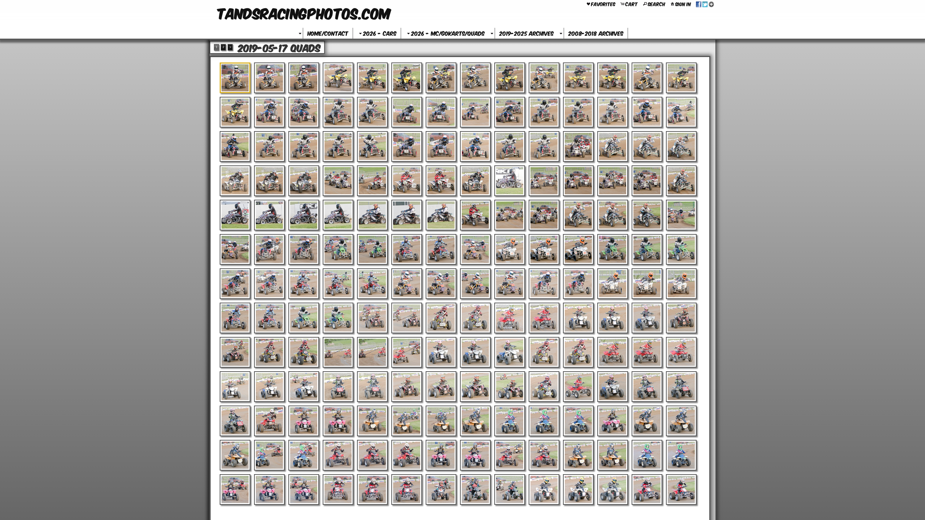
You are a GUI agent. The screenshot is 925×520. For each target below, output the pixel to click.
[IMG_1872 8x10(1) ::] (509, 318)
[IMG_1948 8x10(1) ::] (544, 489)
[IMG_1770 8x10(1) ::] (647, 180)
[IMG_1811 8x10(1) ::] (544, 283)
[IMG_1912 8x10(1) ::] (372, 420)
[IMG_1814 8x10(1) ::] (647, 283)
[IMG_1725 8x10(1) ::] (544, 77)
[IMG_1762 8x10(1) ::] (372, 180)
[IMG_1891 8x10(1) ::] (681, 352)
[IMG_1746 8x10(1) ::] (303, 146)
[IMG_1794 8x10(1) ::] (475, 249)
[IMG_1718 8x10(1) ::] (303, 77)
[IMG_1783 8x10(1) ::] (578, 215)
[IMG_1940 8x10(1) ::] (372, 489)
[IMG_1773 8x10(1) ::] (269, 215)
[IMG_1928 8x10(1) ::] (441, 455)
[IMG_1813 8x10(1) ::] (612, 283)
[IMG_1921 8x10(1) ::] (681, 420)
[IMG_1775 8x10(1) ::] (338, 215)
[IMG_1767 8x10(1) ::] (544, 180)
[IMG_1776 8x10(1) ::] (372, 215)
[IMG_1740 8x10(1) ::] (578, 112)
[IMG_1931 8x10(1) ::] (544, 455)
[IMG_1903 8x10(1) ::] (612, 386)
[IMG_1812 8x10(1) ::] (578, 283)
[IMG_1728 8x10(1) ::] (647, 77)
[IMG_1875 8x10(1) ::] (612, 318)
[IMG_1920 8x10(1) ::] (647, 420)
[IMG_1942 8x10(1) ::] (441, 489)
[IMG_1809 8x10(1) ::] (475, 283)
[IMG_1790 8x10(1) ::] (338, 249)
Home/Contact (327, 33)
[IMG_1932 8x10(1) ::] (578, 455)
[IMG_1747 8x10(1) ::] (338, 146)
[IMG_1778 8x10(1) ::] (441, 215)
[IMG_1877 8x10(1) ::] (681, 318)
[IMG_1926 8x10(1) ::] (372, 455)
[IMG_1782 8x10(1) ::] (544, 215)
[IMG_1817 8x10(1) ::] (269, 318)
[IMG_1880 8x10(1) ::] (303, 352)
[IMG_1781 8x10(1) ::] (509, 215)
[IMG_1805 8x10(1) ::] (338, 283)
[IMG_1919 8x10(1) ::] (612, 420)
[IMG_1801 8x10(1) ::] (235, 283)
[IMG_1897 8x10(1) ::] (406, 386)
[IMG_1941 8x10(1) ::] (406, 489)
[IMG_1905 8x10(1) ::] (681, 386)
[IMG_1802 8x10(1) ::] (269, 283)
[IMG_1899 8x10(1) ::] (475, 386)
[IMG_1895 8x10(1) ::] (338, 386)
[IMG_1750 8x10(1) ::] (441, 146)
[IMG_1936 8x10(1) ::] (235, 489)
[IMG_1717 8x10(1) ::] (269, 77)
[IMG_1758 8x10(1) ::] (235, 180)
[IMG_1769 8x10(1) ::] (612, 180)
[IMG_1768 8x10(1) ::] (578, 180)
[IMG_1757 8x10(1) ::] (681, 146)
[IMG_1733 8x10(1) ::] (338, 112)
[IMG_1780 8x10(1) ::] (475, 215)
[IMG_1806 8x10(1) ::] (372, 283)
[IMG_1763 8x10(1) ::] (406, 180)
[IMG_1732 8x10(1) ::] (303, 112)
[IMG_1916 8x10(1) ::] (509, 420)
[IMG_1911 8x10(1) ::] (338, 420)
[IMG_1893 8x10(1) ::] (269, 386)
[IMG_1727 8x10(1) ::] (612, 77)
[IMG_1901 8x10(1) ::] (544, 386)
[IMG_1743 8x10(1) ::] (681, 112)
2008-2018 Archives (595, 33)
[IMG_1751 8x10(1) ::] (475, 146)
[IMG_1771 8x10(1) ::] (681, 180)
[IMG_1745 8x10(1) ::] (269, 146)
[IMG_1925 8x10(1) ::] (338, 455)
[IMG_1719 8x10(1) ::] (338, 77)
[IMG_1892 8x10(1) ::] (235, 386)
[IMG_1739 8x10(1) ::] (544, 112)
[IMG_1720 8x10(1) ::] (372, 77)
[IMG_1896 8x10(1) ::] (372, 386)
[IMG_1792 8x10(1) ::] (406, 249)
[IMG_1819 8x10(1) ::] (338, 318)
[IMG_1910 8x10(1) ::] (303, 420)
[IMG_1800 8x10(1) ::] (681, 249)
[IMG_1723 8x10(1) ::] (475, 77)
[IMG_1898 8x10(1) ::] (441, 386)
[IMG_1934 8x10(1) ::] (647, 455)
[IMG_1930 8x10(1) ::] (509, 455)
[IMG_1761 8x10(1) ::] (338, 180)
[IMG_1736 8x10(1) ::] (441, 112)
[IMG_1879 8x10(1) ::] (269, 352)
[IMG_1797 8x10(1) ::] (578, 249)
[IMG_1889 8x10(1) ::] (612, 352)
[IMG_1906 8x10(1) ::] (235, 420)
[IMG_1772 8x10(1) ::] (235, 215)
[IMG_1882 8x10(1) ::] (372, 352)
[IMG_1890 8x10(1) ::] (647, 352)
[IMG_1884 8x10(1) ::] (441, 352)
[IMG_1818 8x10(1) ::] (303, 318)
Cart (631, 3)
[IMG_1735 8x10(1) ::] (406, 112)
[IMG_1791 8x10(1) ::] (372, 249)
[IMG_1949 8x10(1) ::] (578, 489)
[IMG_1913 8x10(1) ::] (406, 420)
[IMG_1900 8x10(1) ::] (509, 386)
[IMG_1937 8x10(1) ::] (269, 489)
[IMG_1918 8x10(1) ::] (578, 420)
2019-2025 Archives (526, 33)
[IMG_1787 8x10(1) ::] (235, 249)
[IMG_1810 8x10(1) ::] (509, 283)
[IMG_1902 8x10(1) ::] (578, 386)
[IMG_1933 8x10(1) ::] (612, 455)
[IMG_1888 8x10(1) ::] (578, 352)
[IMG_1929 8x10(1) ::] (475, 455)
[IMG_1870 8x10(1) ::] (441, 318)
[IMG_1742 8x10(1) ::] (647, 112)
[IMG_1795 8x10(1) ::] (509, 249)
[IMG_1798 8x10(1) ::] (612, 249)
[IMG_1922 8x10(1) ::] (235, 455)
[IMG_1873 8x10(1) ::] (544, 318)
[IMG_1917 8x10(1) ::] (544, 420)
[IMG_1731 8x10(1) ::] (269, 112)
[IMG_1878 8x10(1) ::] (235, 352)
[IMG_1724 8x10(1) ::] (509, 77)
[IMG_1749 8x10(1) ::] (406, 146)
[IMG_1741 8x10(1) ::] (612, 112)
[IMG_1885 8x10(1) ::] (475, 352)
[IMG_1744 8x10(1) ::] (235, 146)
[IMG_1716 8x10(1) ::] (235, 77)
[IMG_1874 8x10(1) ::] (578, 318)
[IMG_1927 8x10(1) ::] (406, 455)
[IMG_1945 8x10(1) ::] (475, 489)
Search (656, 3)
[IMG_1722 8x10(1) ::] (441, 77)
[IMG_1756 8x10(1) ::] (647, 146)
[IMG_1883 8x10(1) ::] (406, 352)
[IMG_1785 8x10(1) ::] (647, 215)
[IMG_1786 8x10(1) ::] (681, 215)
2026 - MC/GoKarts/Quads (448, 33)
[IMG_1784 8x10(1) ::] (612, 215)
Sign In (683, 3)
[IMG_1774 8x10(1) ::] (303, 215)
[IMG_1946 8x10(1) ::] (509, 489)
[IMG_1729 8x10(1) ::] (681, 77)
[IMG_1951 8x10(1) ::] (647, 489)
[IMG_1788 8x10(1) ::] (269, 249)
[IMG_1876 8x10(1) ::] (647, 318)
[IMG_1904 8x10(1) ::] (647, 386)
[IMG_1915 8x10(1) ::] (475, 420)
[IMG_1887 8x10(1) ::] (544, 352)
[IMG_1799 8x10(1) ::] (647, 249)
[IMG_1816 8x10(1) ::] (235, 318)
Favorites (603, 3)
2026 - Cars (379, 33)
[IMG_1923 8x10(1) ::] (269, 455)
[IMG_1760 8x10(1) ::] (303, 180)
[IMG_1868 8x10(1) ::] (372, 318)
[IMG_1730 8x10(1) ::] (235, 112)
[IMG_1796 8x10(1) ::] (544, 249)
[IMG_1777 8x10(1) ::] (406, 215)
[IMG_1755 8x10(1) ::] (612, 146)
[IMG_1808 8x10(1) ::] (441, 283)
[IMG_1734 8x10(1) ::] (372, 112)
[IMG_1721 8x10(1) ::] (406, 77)
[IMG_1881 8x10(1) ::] (338, 352)
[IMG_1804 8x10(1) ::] (303, 283)
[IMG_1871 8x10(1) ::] (475, 318)
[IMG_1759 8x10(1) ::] (269, 180)
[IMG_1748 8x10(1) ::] (372, 146)
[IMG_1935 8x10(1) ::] (681, 455)
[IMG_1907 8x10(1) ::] (269, 420)
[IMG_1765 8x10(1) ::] (475, 180)
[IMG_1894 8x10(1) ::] (303, 386)
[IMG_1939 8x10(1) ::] (338, 489)
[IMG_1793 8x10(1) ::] (441, 249)
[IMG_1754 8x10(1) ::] (578, 146)
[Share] (705, 3)
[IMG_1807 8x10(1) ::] (406, 283)
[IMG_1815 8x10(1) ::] (681, 283)
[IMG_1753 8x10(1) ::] (544, 146)
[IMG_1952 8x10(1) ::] (681, 489)
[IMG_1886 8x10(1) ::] (509, 352)
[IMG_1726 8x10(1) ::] (578, 77)
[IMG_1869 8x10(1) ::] (406, 318)
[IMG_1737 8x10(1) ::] (475, 112)
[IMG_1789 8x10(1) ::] (303, 249)
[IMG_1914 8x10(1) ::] (441, 420)
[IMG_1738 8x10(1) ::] (509, 112)
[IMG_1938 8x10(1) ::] (303, 489)
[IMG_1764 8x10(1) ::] (441, 180)
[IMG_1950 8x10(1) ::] (612, 489)
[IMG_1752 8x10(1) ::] (509, 146)
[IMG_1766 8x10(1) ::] (509, 180)
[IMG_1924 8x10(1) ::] (303, 455)
